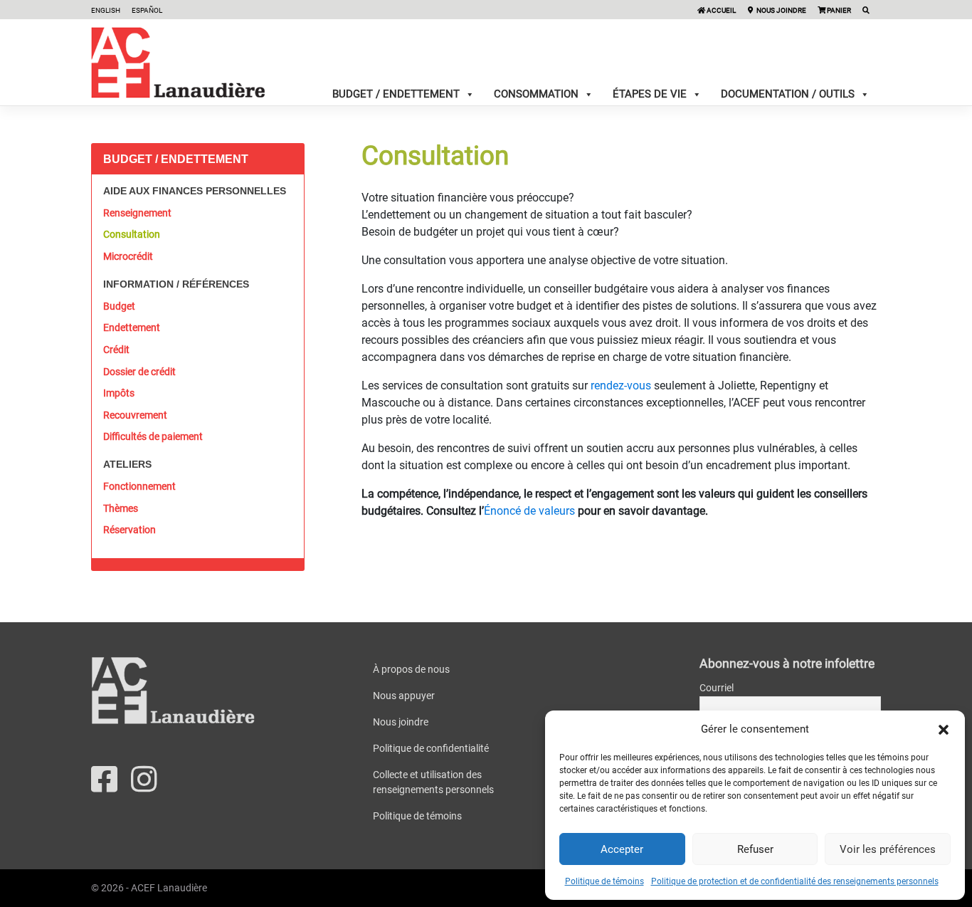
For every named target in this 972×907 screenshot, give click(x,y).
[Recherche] (866, 10)
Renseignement (137, 213)
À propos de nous (411, 669)
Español (147, 10)
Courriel (716, 687)
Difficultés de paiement (153, 436)
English (105, 10)
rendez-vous (621, 385)
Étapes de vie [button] (650, 94)
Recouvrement (135, 415)
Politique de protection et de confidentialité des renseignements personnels (795, 881)
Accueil (720, 10)
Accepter (622, 849)
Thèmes (120, 508)
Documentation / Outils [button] (788, 94)
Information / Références (176, 284)
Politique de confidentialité (431, 748)
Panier (838, 10)
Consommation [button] (536, 94)
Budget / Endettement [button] (396, 94)
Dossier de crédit (139, 371)
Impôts (118, 393)
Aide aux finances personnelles (194, 190)
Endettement (131, 327)
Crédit (116, 349)
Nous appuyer (404, 695)
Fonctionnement (139, 486)
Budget (119, 306)
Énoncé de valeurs (529, 511)
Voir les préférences (888, 849)
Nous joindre (780, 10)
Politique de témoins (604, 881)
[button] (943, 729)
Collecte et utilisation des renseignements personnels (433, 782)
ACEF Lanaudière (169, 887)
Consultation (131, 234)
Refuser (755, 849)
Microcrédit (128, 256)
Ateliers (127, 464)
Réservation (129, 529)
